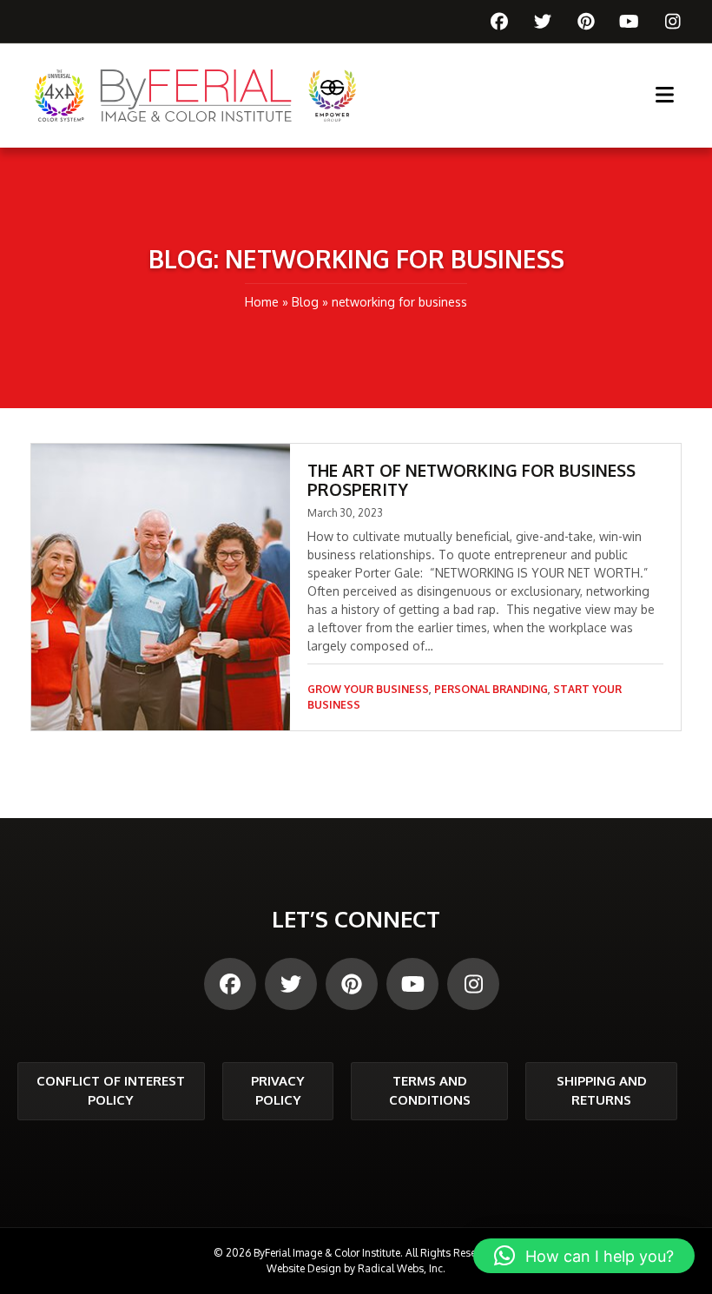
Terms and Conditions (430, 1091)
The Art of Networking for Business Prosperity (471, 479)
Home (262, 301)
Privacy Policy (278, 1091)
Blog (305, 301)
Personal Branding (491, 689)
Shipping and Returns (602, 1091)
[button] (584, 1255)
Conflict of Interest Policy (110, 1091)
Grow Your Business (368, 689)
